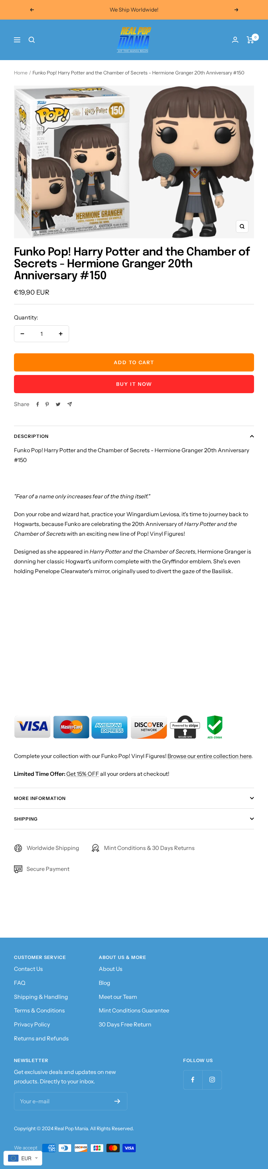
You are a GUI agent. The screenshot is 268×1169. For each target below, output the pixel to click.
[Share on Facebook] (37, 404)
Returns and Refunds (41, 1038)
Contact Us (28, 968)
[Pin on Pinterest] (47, 404)
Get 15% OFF (82, 773)
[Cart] (250, 39)
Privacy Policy (32, 1024)
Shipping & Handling (41, 996)
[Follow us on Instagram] (212, 1079)
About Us (110, 968)
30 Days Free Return (125, 1024)
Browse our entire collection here (209, 755)
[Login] (235, 40)
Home (21, 73)
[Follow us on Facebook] (192, 1079)
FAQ (19, 982)
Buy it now (134, 384)
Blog (104, 982)
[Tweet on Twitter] (58, 404)
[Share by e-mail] (69, 404)
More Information (40, 798)
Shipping (26, 819)
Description (31, 436)
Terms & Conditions (39, 1010)
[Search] (32, 40)
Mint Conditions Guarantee (134, 1010)
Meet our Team (118, 996)
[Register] (117, 1101)
